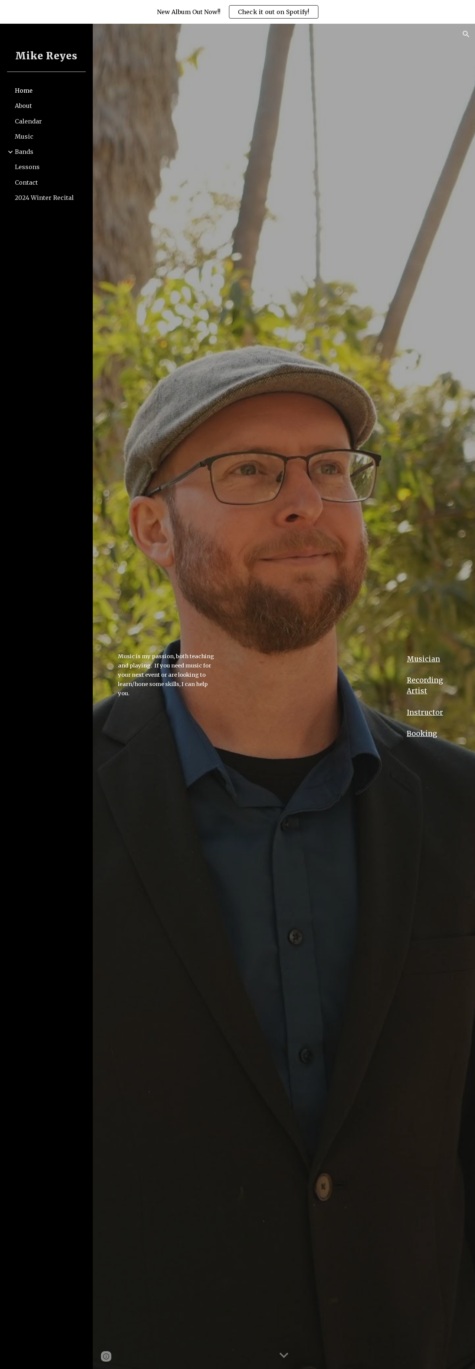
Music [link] (24, 136)
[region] (237, 12)
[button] (466, 34)
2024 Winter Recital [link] (44, 197)
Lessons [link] (27, 167)
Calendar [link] (28, 121)
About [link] (23, 105)
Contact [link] (26, 182)
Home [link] (24, 90)
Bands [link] (24, 151)
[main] (168, 675)
